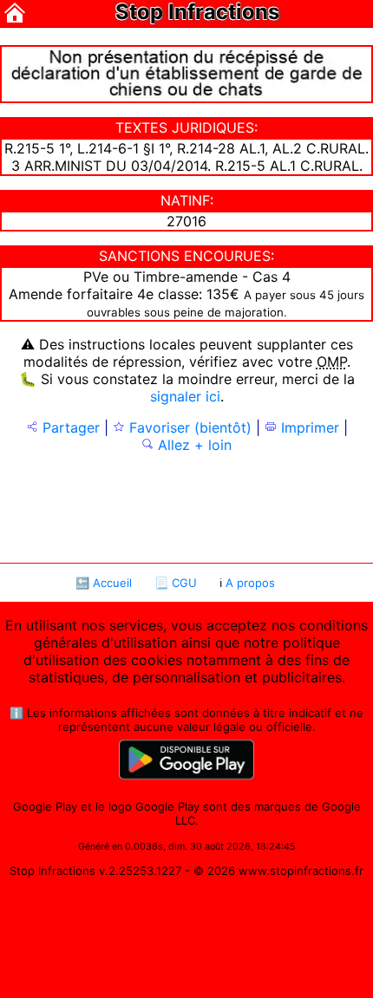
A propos (250, 583)
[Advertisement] (186, 506)
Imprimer (308, 427)
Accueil (112, 583)
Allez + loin (193, 444)
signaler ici (185, 396)
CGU (184, 583)
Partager (69, 427)
